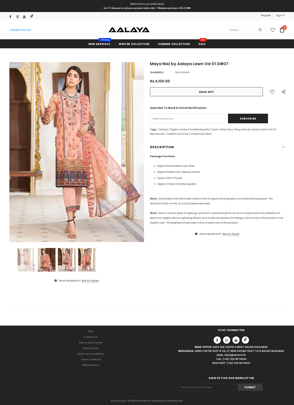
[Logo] (129, 30)
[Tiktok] (32, 15)
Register (266, 15)
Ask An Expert (90, 280)
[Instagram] (18, 16)
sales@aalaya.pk (20, 29)
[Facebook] (11, 16)
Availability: (157, 72)
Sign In (280, 15)
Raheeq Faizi (175, 400)
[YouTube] (25, 16)
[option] (76, 152)
